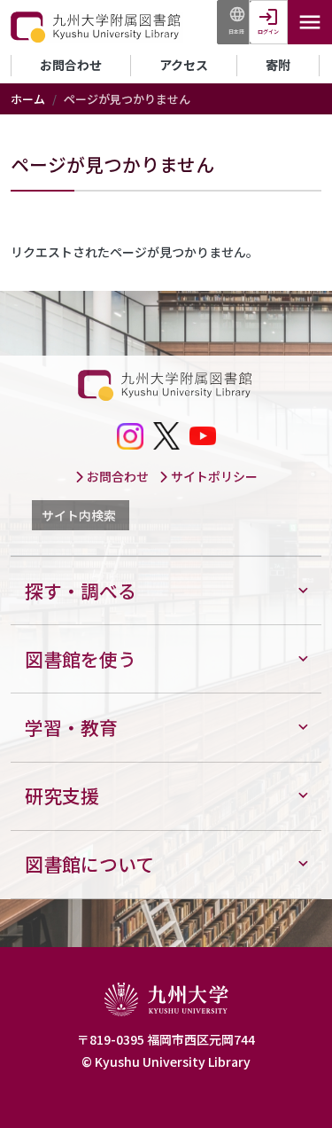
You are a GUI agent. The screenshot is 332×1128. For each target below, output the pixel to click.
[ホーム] (97, 27)
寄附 (278, 65)
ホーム (28, 98)
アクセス (183, 65)
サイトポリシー (213, 476)
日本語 (236, 31)
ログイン (268, 31)
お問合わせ (71, 65)
